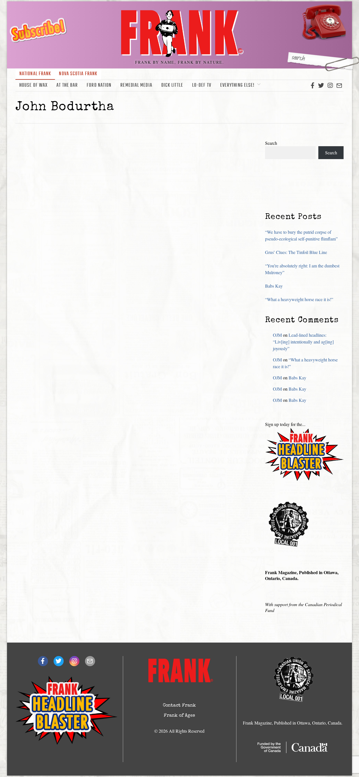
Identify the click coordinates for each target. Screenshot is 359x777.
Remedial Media (136, 85)
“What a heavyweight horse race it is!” (299, 299)
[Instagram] (330, 85)
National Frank (35, 74)
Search (271, 143)
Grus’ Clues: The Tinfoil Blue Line (296, 252)
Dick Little (172, 85)
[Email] (339, 85)
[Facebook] (312, 85)
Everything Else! (237, 85)
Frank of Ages (179, 716)
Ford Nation (99, 85)
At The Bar (67, 85)
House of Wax (33, 85)
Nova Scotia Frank (78, 74)
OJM (277, 335)
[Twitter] (321, 85)
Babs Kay (274, 286)
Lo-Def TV (201, 85)
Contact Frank (179, 705)
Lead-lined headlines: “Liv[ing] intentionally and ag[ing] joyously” (303, 341)
